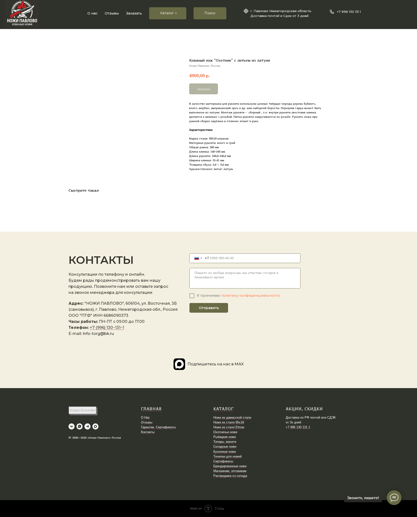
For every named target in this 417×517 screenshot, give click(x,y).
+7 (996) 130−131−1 (107, 327)
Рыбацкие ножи (224, 437)
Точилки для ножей (227, 456)
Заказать (134, 13)
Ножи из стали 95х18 (228, 422)
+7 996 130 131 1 (349, 12)
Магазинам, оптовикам (229, 471)
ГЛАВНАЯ (151, 408)
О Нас (145, 417)
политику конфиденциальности (250, 295)
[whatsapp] (79, 426)
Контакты (147, 432)
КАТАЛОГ (223, 408)
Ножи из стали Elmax (228, 427)
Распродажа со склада (230, 476)
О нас (92, 13)
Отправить (209, 308)
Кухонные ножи (224, 451)
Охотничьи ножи (225, 432)
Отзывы (112, 13)
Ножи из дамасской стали (232, 417)
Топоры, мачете (224, 441)
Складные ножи (224, 446)
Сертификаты (223, 461)
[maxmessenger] (95, 426)
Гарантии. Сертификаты (158, 427)
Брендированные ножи (229, 466)
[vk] (72, 426)
